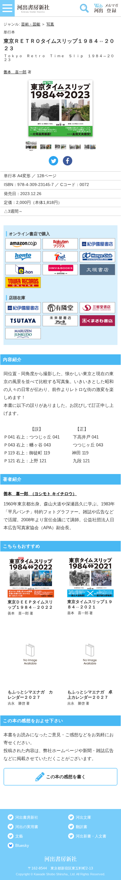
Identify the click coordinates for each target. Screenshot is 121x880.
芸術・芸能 (30, 24)
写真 (50, 24)
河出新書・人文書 (91, 836)
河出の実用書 (26, 827)
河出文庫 (83, 817)
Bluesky (22, 845)
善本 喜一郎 (15, 72)
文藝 (19, 836)
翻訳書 (81, 827)
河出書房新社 (26, 817)
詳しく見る (31, 586)
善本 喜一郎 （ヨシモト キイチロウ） (40, 493)
